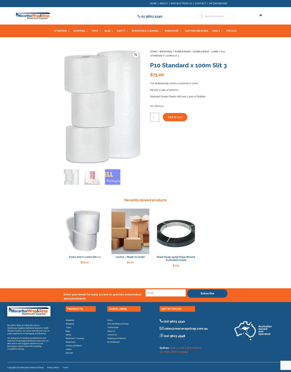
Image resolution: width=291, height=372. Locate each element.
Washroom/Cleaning (75, 338)
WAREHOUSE (172, 31)
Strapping (70, 320)
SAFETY (121, 31)
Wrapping (165, 51)
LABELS (216, 31)
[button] (136, 54)
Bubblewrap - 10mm (205, 51)
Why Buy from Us (182, 3)
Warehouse (71, 342)
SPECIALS (231, 31)
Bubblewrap (183, 51)
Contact (200, 3)
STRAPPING (60, 31)
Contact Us (112, 335)
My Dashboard (218, 3)
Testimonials (112, 327)
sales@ (186, 328)
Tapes (68, 327)
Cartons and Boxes (74, 346)
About (164, 3)
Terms (65, 368)
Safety (68, 335)
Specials (69, 353)
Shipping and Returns (116, 338)
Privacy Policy (53, 368)
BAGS (107, 31)
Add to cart (175, 117)
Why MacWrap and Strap (118, 324)
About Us (111, 331)
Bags (68, 331)
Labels (68, 349)
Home (153, 3)
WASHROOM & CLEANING (145, 31)
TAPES (94, 31)
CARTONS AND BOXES (196, 31)
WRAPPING (79, 31)
